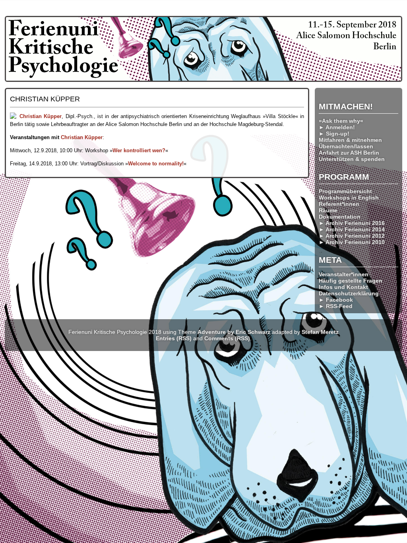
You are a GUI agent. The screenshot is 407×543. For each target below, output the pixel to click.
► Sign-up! (334, 133)
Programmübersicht (345, 191)
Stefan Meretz (320, 332)
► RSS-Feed (336, 306)
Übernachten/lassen (346, 146)
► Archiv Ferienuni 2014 (352, 229)
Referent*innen (339, 204)
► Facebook (336, 300)
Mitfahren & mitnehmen (350, 140)
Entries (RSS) (174, 338)
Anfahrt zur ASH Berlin (349, 152)
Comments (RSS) (227, 338)
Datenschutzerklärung (349, 293)
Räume (328, 210)
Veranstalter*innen (343, 274)
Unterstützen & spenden (352, 159)
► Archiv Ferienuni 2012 (352, 236)
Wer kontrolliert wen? (138, 150)
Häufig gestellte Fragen (350, 280)
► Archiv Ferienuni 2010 (352, 242)
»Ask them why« (341, 121)
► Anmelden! (337, 127)
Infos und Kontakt (343, 287)
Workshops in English (349, 197)
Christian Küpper (40, 116)
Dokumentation (339, 216)
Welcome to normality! (156, 164)
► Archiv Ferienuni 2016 (352, 223)
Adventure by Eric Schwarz (234, 332)
